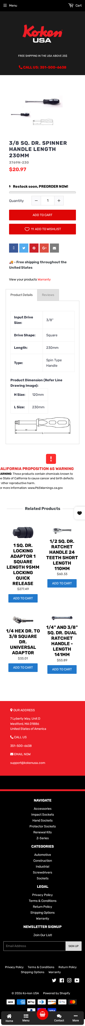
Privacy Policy (42, 895)
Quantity (16, 201)
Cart (78, 5)
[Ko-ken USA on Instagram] (69, 981)
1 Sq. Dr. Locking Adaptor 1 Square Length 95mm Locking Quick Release (23, 564)
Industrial (42, 867)
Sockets (43, 878)
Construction (42, 861)
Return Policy (42, 907)
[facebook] (13, 248)
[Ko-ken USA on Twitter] (54, 981)
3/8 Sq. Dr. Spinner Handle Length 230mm (38, 149)
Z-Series (42, 838)
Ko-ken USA (31, 993)
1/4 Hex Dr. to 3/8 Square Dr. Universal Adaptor (23, 641)
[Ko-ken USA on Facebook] (61, 981)
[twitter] (23, 248)
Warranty (44, 279)
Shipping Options (42, 913)
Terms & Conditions (42, 901)
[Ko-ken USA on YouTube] (77, 981)
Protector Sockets (42, 826)
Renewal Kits (42, 832)
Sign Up (73, 946)
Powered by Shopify (56, 993)
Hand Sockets (42, 820)
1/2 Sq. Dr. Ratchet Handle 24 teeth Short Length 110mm (62, 555)
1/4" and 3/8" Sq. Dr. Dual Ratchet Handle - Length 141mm (62, 641)
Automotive (42, 855)
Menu (13, 5)
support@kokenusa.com (27, 763)
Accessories (42, 809)
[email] (54, 248)
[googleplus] (44, 248)
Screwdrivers (42, 872)
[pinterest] (34, 248)
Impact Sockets (42, 815)
